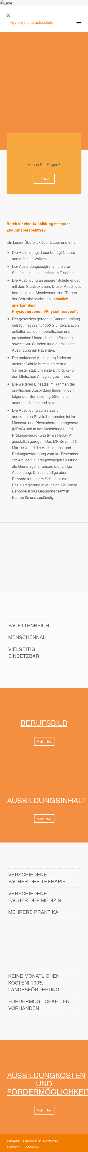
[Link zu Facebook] (70, 1140)
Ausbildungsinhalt (46, 799)
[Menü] (79, 22)
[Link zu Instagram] (77, 1140)
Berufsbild (44, 722)
